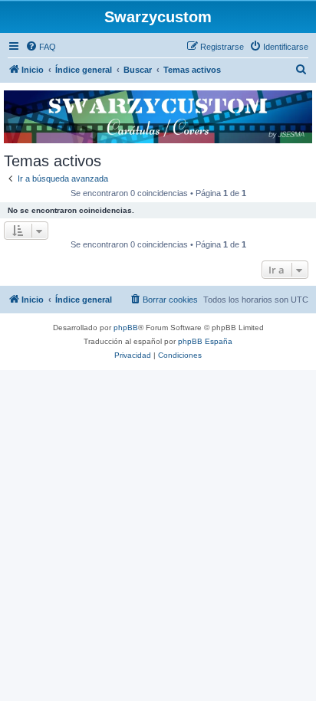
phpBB (126, 327)
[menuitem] (40, 47)
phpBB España (205, 341)
